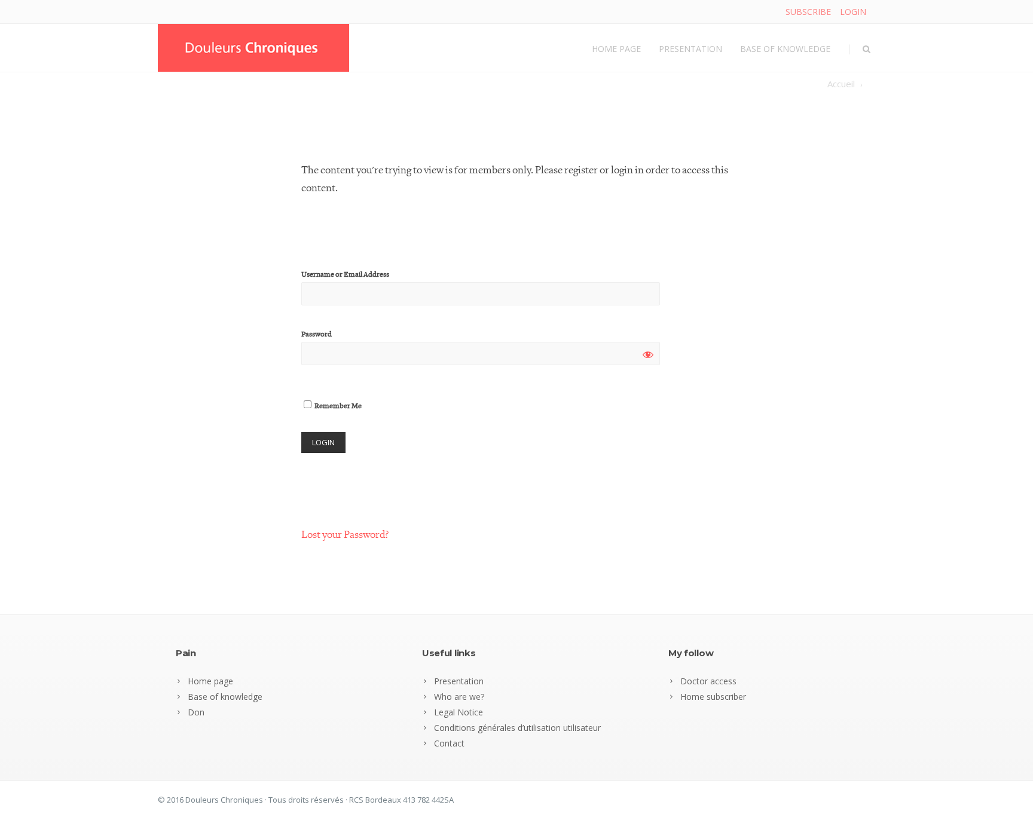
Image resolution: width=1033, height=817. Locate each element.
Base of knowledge (785, 48)
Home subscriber (713, 696)
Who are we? (459, 696)
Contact (449, 743)
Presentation (690, 48)
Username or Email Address (345, 274)
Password (316, 334)
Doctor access (708, 681)
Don (196, 712)
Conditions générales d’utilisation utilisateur (517, 727)
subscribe (808, 11)
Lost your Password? (345, 534)
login (853, 11)
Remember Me (337, 406)
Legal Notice (458, 712)
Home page (616, 48)
